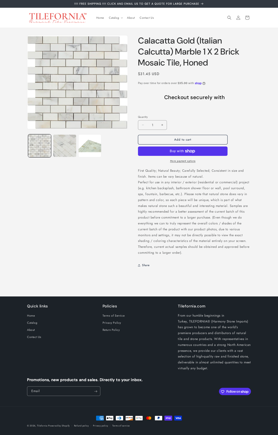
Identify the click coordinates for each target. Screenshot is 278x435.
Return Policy (111, 330)
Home (31, 316)
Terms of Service (114, 316)
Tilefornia (42, 425)
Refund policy (81, 425)
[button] (115, 17)
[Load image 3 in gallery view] (89, 145)
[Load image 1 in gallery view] (39, 145)
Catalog (32, 323)
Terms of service (121, 425)
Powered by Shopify (59, 425)
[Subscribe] (95, 391)
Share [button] (146, 265)
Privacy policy (100, 425)
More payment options (183, 161)
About (31, 330)
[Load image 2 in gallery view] (64, 145)
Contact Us (34, 337)
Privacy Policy (112, 323)
